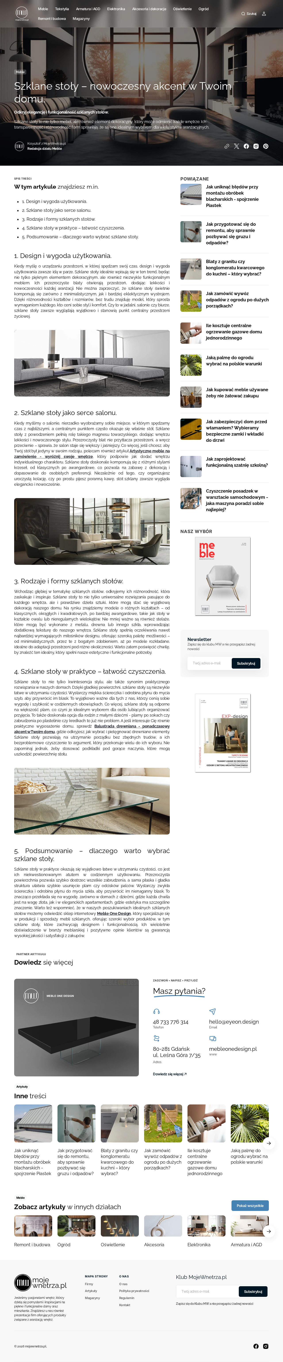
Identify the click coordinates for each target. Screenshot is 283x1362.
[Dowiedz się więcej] (76, 1027)
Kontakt (124, 1305)
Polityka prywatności (134, 1291)
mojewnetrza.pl (35, 1346)
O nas (123, 1284)
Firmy (89, 1284)
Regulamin (126, 1298)
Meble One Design (114, 913)
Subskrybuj (246, 663)
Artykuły (91, 1291)
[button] (248, 14)
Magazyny (92, 1298)
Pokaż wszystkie (250, 1205)
